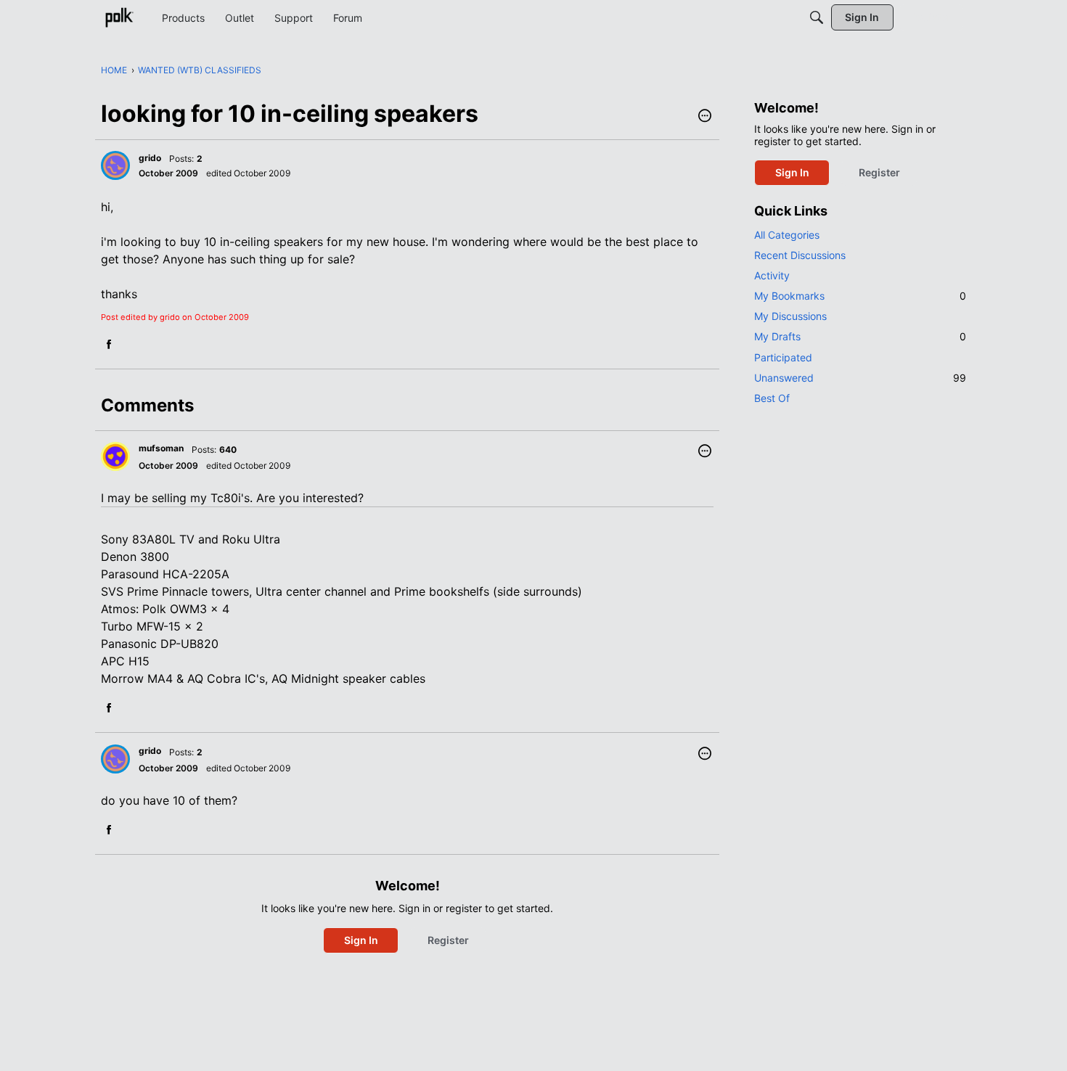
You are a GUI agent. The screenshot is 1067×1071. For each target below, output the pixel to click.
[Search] (817, 17)
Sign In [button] (361, 940)
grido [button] (150, 157)
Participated (783, 357)
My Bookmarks (860, 296)
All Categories (786, 235)
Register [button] (448, 940)
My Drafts (860, 336)
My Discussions (790, 316)
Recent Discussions (800, 255)
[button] (705, 116)
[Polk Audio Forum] (119, 17)
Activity (772, 275)
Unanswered (860, 378)
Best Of (772, 398)
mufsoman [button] (161, 448)
